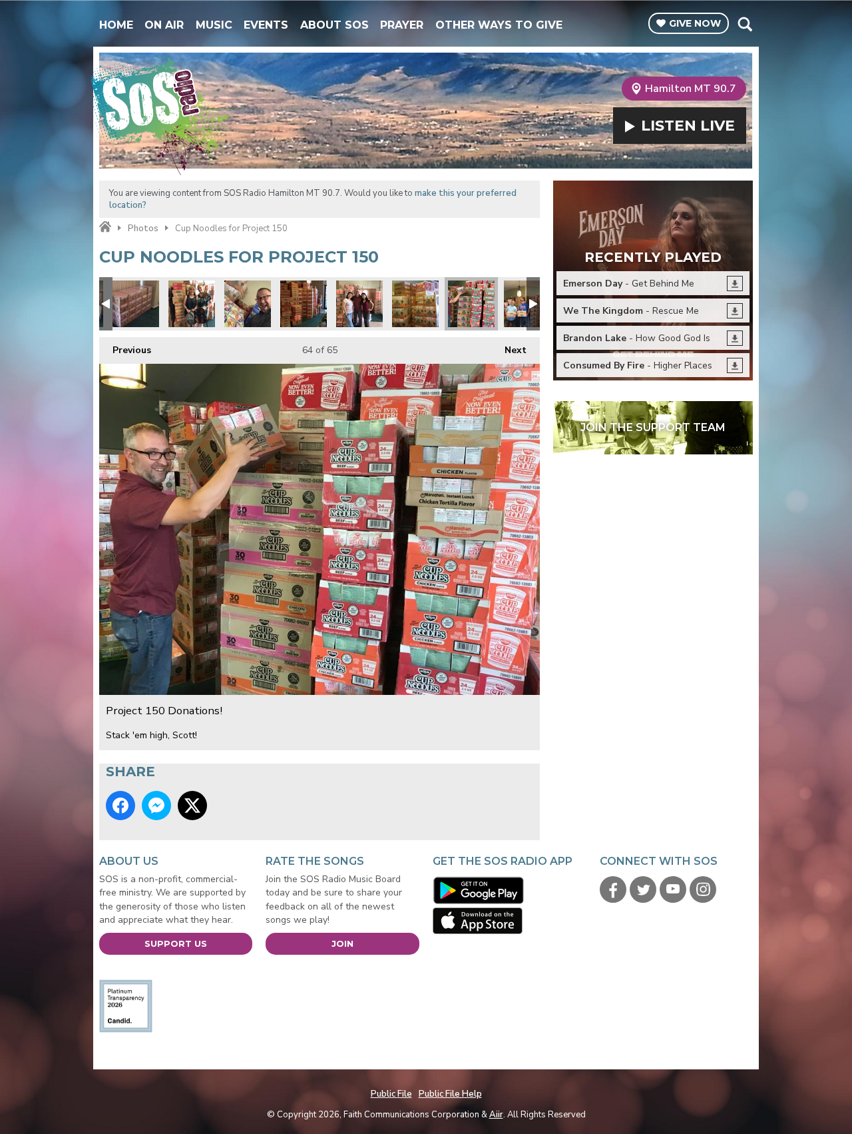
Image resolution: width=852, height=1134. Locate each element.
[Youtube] (673, 889)
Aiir (496, 1115)
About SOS (334, 25)
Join (342, 943)
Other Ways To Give (498, 25)
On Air (164, 25)
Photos (143, 229)
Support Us (175, 943)
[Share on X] (192, 805)
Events (266, 25)
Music (214, 25)
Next (509, 350)
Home (116, 25)
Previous (125, 350)
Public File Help (450, 1094)
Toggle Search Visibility (744, 24)
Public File (391, 1094)
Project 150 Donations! (135, 304)
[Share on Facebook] (120, 805)
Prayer (401, 25)
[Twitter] (643, 889)
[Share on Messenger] (156, 805)
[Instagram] (703, 889)
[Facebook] (613, 889)
